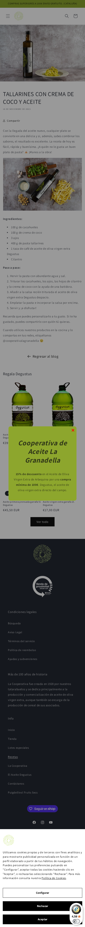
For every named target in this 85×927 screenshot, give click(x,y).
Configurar (42, 893)
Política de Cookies (54, 878)
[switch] (76, 921)
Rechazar (42, 906)
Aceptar (42, 919)
